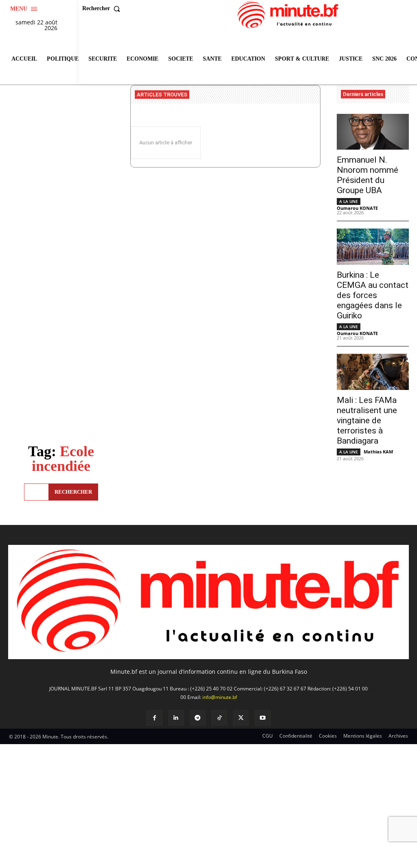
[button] (103, 8)
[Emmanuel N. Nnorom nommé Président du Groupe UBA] (373, 132)
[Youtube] (262, 718)
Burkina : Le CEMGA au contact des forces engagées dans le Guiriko (372, 295)
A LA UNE (348, 201)
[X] (241, 718)
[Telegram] (198, 718)
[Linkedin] (176, 718)
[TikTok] (219, 718)
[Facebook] (154, 718)
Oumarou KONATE (357, 208)
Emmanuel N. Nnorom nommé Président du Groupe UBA (367, 175)
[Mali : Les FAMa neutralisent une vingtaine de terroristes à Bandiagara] (373, 372)
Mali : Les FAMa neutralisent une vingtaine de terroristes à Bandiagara (367, 420)
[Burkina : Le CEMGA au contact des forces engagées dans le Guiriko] (373, 247)
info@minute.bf (219, 697)
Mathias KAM (378, 452)
